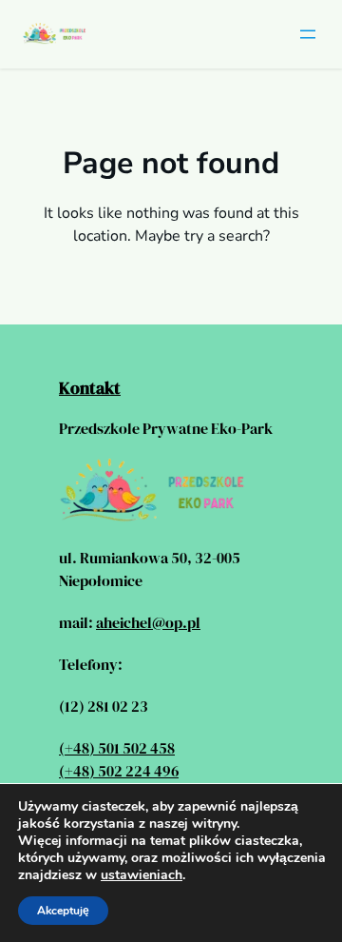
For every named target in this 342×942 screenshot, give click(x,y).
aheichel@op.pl (148, 622)
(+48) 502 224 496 (119, 770)
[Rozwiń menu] (307, 34)
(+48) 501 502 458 (117, 747)
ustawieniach (141, 875)
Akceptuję (63, 910)
